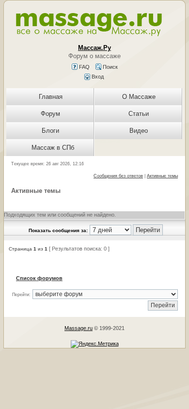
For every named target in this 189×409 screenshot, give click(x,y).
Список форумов (39, 278)
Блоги (50, 130)
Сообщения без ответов (118, 175)
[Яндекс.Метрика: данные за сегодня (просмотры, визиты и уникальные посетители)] (95, 344)
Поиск (109, 67)
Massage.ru (78, 328)
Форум (50, 113)
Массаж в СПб (53, 147)
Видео (138, 130)
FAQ (84, 67)
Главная (51, 96)
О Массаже (139, 96)
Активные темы (162, 175)
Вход (97, 76)
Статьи (138, 113)
